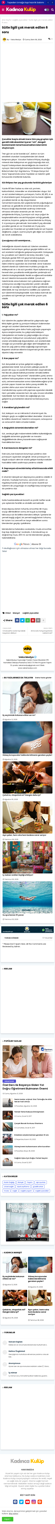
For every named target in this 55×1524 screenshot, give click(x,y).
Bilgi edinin (13, 1513)
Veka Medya (26, 657)
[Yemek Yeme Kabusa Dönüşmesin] (8, 1115)
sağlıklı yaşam (26, 1191)
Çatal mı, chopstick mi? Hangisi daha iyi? (22, 795)
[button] (48, 3)
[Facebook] (17, 620)
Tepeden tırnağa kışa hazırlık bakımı (25, 2)
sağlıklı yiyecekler (20, 20)
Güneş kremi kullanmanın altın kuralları (32, 1146)
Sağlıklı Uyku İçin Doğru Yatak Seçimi (31, 1158)
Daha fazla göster (43, 677)
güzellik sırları (38, 1186)
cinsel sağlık (9, 1186)
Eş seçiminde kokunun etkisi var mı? (19, 715)
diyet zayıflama (23, 1186)
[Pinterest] (33, 620)
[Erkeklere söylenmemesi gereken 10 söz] (8, 1138)
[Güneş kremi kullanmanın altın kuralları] (8, 1149)
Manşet (16, 613)
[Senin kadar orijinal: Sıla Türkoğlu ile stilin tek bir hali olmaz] (8, 1102)
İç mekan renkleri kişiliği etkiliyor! (18, 875)
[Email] (38, 620)
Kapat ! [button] (7, 1519)
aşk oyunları (40, 1182)
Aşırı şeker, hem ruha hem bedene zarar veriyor (24, 835)
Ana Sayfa (6, 20)
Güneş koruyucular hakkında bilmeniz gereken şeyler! (27, 755)
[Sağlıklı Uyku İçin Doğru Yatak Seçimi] (8, 1161)
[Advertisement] (27, 1000)
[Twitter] (22, 620)
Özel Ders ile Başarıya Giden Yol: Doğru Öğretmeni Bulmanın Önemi (25, 1086)
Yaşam (29, 1182)
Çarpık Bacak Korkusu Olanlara (28, 1123)
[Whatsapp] (27, 620)
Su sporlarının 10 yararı (13, 915)
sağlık (14, 1191)
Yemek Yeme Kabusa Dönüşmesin (29, 1112)
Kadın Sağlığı (9, 1182)
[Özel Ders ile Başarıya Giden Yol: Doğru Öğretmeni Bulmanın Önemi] (27, 1061)
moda (6, 1191)
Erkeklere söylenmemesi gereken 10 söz (31, 1135)
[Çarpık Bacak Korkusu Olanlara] (8, 1126)
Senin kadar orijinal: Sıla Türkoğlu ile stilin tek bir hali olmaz (33, 1100)
